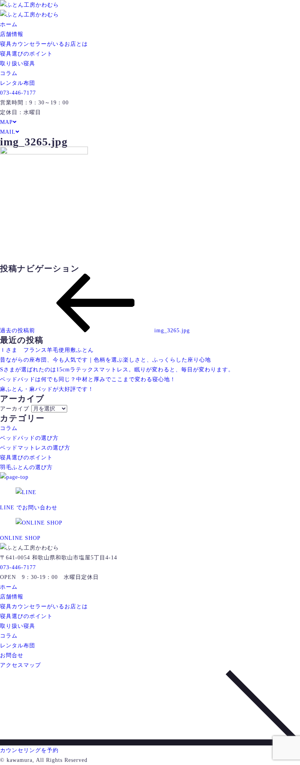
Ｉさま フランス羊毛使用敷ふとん (47, 350)
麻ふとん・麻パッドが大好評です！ (47, 389)
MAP (6, 122)
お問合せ (11, 655)
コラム (9, 73)
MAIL (8, 132)
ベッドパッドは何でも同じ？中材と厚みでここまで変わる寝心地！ (88, 379)
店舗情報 (11, 34)
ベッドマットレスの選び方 (35, 448)
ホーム (9, 24)
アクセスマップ (20, 665)
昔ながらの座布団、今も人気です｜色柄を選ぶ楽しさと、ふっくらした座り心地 (105, 360)
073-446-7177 (18, 93)
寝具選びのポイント (26, 54)
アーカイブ (14, 409)
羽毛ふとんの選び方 (26, 467)
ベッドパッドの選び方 (29, 438)
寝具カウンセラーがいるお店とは (44, 44)
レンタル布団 (17, 83)
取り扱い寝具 (17, 63)
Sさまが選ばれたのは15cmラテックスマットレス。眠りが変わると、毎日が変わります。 (117, 370)
